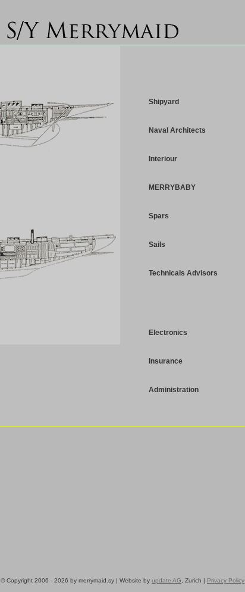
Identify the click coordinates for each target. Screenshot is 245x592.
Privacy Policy (225, 580)
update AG (166, 580)
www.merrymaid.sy (95, 27)
